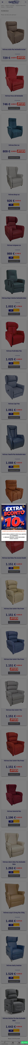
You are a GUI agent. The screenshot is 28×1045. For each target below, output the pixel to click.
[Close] (26, 504)
